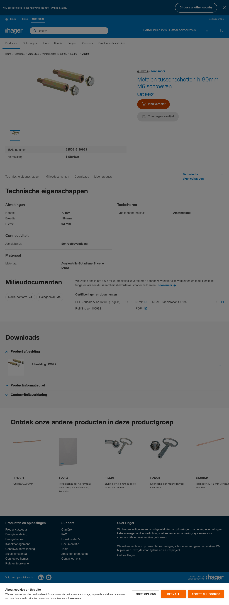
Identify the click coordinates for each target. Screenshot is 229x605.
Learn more (74, 598)
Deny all (173, 594)
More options (146, 594)
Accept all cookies (205, 594)
